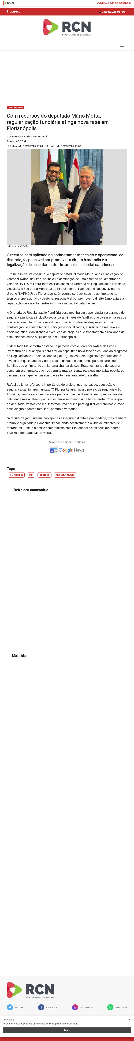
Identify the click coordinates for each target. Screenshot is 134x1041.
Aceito (67, 1030)
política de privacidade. (67, 1023)
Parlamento (16, 107)
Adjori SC (102, 2)
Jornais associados (120, 2)
